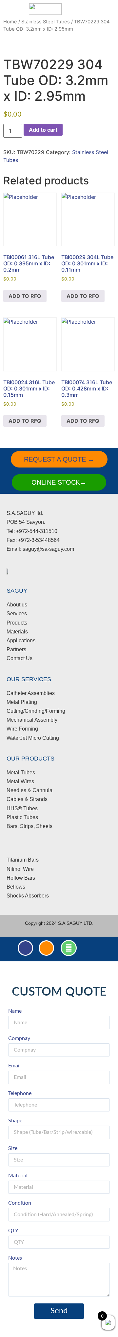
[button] (84, 9)
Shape (15, 1120)
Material (18, 1175)
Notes (15, 1258)
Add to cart (43, 129)
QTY (13, 1230)
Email (14, 1065)
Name (15, 1011)
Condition (19, 1203)
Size (12, 1148)
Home (10, 22)
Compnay (19, 1038)
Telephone (19, 1093)
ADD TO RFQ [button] (25, 296)
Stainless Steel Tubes (45, 22)
